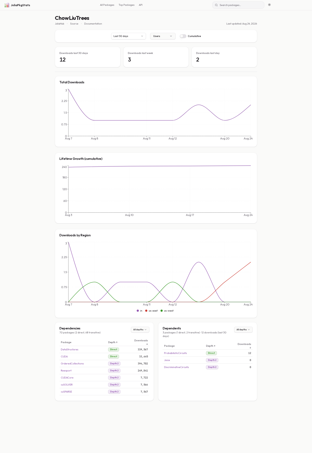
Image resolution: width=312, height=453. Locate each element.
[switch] (183, 36)
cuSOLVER (67, 384)
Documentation (93, 23)
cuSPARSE (66, 391)
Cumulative (194, 36)
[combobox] (128, 36)
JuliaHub (59, 23)
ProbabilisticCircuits (175, 353)
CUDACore (67, 377)
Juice (167, 360)
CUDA (64, 356)
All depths (138, 329)
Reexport (66, 370)
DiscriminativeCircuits (176, 367)
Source (74, 23)
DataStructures (69, 349)
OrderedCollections (72, 363)
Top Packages (127, 4)
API (140, 4)
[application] (156, 115)
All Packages (107, 4)
